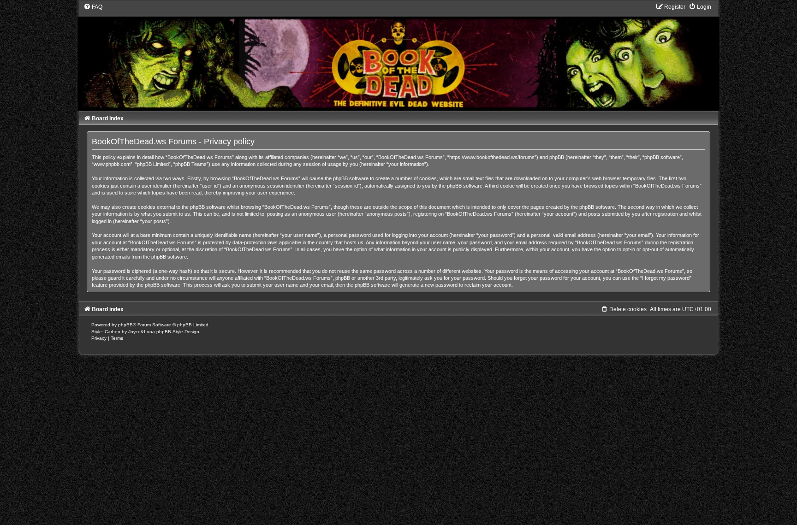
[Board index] (398, 57)
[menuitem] (92, 7)
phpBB (125, 324)
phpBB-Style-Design (177, 331)
